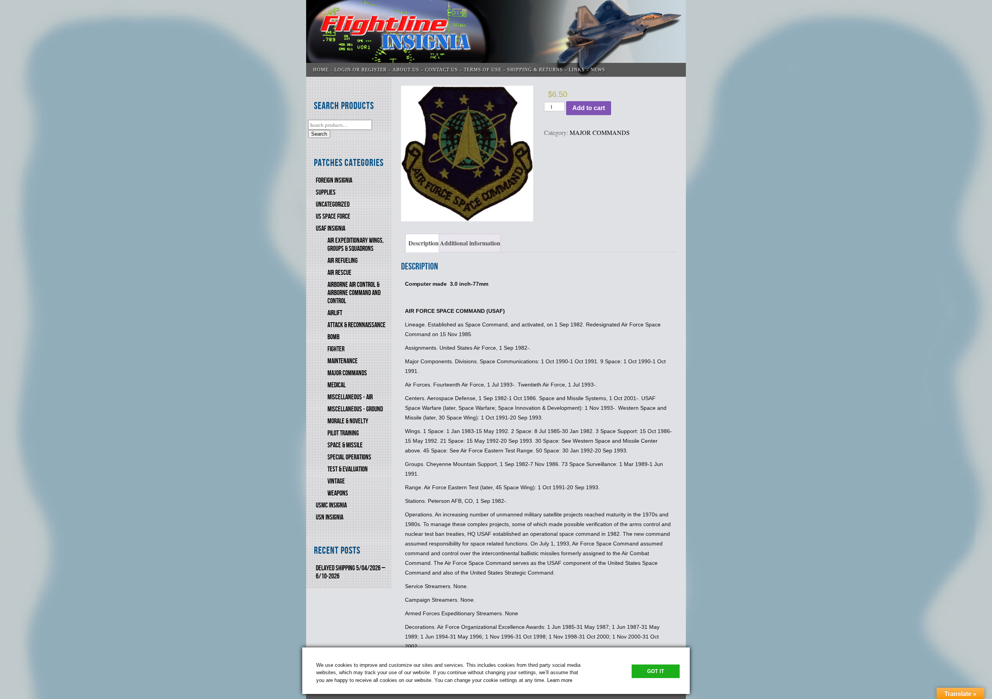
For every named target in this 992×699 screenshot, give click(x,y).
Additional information (470, 242)
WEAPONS (337, 493)
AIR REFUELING (342, 261)
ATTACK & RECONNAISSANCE (356, 325)
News (598, 69)
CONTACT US (441, 69)
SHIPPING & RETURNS (535, 69)
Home (321, 69)
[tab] (422, 243)
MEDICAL (336, 385)
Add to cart (588, 108)
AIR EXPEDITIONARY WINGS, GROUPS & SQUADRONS (355, 244)
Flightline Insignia (496, 38)
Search (319, 134)
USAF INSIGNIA (330, 228)
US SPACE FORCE (333, 216)
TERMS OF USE (482, 69)
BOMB (333, 337)
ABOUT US (406, 69)
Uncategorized (333, 204)
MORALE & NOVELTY (347, 421)
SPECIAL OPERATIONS (349, 457)
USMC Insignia (331, 505)
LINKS (577, 69)
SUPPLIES (326, 192)
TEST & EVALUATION (347, 469)
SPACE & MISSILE (345, 445)
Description (423, 242)
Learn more (559, 680)
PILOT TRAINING (343, 433)
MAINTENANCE (342, 361)
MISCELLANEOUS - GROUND (355, 409)
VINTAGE (336, 481)
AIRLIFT (334, 313)
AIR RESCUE (339, 273)
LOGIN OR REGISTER (360, 69)
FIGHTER (335, 349)
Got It (655, 671)
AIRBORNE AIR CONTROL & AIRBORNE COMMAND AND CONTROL (354, 293)
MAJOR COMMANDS (347, 373)
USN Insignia (329, 517)
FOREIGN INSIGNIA (334, 180)
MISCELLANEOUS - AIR (350, 397)
